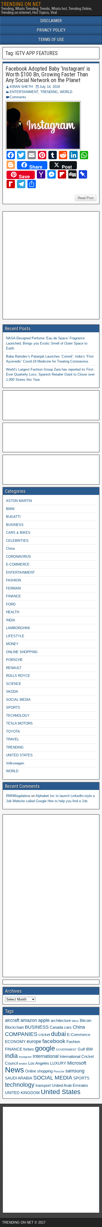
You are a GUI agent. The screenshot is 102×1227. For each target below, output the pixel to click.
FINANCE (13, 596)
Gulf (81, 1049)
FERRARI (13, 588)
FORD (10, 604)
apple (44, 1020)
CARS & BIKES (18, 533)
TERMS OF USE (51, 39)
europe (34, 1041)
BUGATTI (13, 517)
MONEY (12, 644)
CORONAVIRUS (18, 557)
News (14, 1069)
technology (20, 1084)
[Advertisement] (51, 264)
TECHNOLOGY (18, 715)
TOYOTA (13, 731)
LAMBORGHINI (18, 628)
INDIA (10, 620)
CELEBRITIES (17, 541)
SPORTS (13, 707)
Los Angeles (38, 1063)
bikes (75, 1020)
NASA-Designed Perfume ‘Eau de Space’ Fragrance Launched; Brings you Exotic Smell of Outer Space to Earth (46, 343)
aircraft (12, 1020)
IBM (89, 1049)
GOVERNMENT (66, 1049)
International (46, 1056)
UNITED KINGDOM (22, 1093)
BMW (10, 509)
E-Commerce (78, 1035)
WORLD (66, 92)
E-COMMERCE (18, 564)
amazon (28, 1020)
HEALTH (12, 612)
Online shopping (39, 1071)
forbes (28, 1049)
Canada (56, 1027)
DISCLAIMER (51, 20)
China (10, 548)
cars (68, 1027)
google (45, 1048)
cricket (44, 1035)
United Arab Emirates (70, 1085)
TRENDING (49, 92)
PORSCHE (14, 660)
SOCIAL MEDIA (18, 700)
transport (43, 1085)
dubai (58, 1033)
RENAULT (13, 668)
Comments (18, 97)
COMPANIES (21, 1034)
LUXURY (58, 1063)
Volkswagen (15, 763)
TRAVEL (12, 739)
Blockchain (14, 1027)
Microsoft (76, 1063)
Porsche (59, 1071)
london (23, 1063)
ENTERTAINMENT (24, 92)
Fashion (73, 1042)
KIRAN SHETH (21, 87)
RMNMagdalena (18, 796)
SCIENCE (13, 684)
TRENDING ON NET (21, 4)
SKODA (12, 692)
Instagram (25, 1056)
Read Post (86, 198)
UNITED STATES (19, 755)
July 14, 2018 (49, 87)
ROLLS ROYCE (18, 676)
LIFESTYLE (15, 636)
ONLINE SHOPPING (22, 652)
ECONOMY (15, 1042)
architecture (61, 1021)
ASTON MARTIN (19, 501)
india (11, 1055)
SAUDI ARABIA (18, 1078)
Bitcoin (85, 1021)
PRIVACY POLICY (51, 30)
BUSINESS (15, 525)
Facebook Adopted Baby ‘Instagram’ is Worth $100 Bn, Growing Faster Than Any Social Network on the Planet (47, 74)
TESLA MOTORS (19, 723)
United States (61, 1091)
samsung (74, 1070)
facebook (53, 1041)
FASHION (13, 580)
